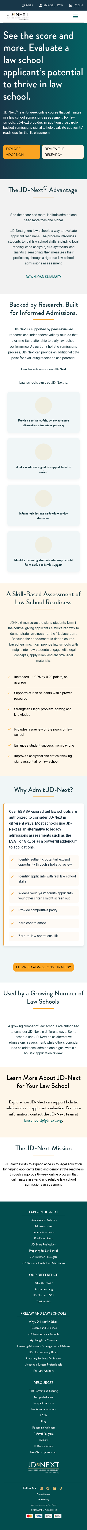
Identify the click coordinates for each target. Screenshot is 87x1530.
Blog (43, 1421)
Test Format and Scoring (43, 1391)
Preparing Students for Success (43, 1358)
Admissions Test (43, 1226)
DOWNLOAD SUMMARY (43, 277)
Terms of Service (43, 1494)
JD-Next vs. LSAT (43, 1295)
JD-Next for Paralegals (43, 1257)
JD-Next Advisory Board (43, 1352)
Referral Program (44, 1433)
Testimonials (44, 1301)
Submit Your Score (43, 1232)
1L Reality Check (43, 1446)
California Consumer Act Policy (44, 1504)
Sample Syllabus (43, 1397)
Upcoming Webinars (43, 1427)
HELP (26, 5)
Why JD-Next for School (43, 1321)
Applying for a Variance (43, 1340)
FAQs (43, 1415)
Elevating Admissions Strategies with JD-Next (43, 1346)
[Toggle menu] (76, 16)
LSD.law (43, 1440)
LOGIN (75, 5)
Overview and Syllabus (44, 1220)
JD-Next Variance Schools (43, 1334)
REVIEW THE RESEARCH (54, 151)
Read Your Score (43, 1238)
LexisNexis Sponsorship (43, 1452)
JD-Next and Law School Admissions (43, 1263)
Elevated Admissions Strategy (43, 967)
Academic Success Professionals (43, 1364)
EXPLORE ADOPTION (15, 151)
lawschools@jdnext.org (43, 1120)
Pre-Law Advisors (43, 1371)
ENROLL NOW (50, 5)
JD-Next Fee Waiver (43, 1244)
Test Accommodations (43, 1409)
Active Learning (44, 1289)
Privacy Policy (43, 1499)
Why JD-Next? (43, 1283)
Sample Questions (43, 1403)
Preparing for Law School (43, 1250)
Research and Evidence (43, 1328)
